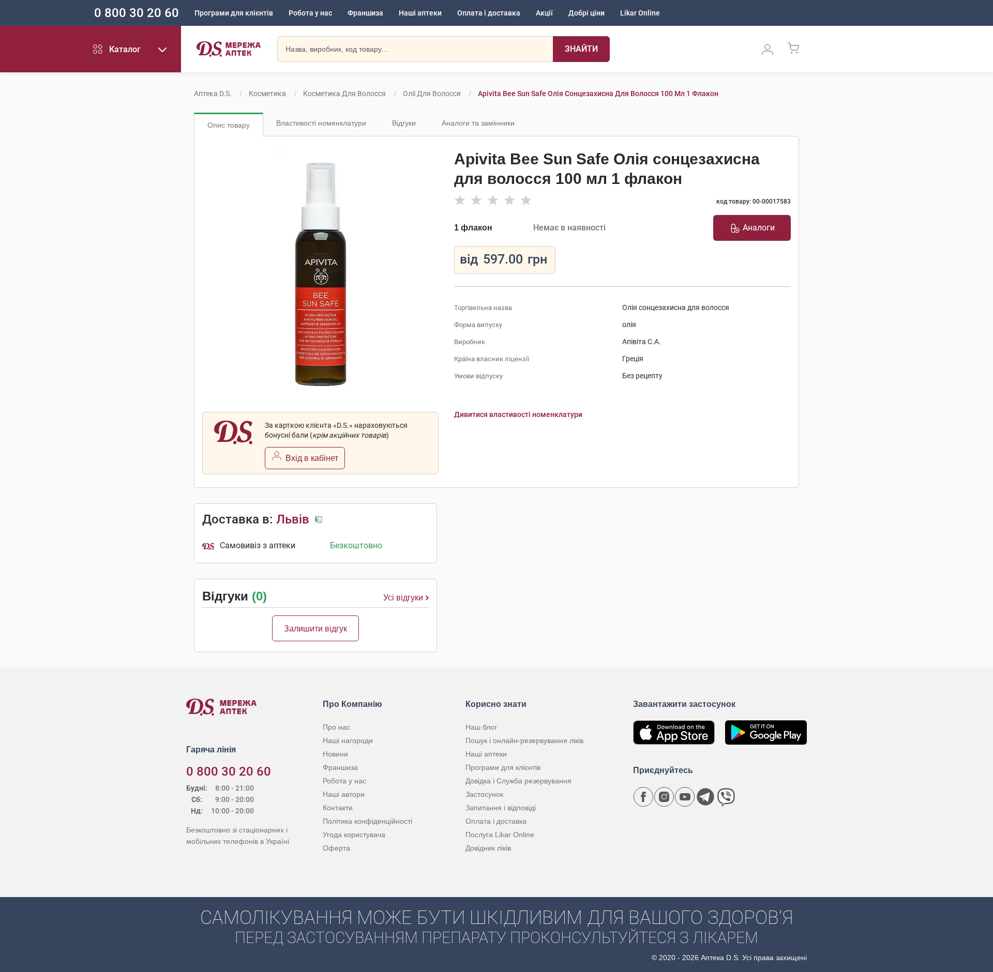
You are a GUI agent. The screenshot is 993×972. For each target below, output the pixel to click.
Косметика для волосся (344, 93)
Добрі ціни (586, 13)
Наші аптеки (420, 13)
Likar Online (640, 13)
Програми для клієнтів (233, 13)
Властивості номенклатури (321, 123)
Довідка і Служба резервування (518, 781)
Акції (544, 13)
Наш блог (481, 727)
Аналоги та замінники (478, 123)
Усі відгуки (403, 597)
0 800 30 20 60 (136, 13)
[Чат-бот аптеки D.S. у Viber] (726, 796)
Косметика (267, 93)
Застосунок (484, 794)
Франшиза (365, 13)
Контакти (338, 808)
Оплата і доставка (488, 13)
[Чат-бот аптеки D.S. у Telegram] (705, 796)
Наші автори (344, 794)
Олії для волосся (432, 93)
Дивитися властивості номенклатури (518, 414)
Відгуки (404, 123)
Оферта (336, 848)
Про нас (336, 727)
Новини (335, 754)
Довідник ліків (488, 848)
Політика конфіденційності (367, 821)
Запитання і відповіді (500, 808)
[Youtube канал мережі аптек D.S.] (684, 796)
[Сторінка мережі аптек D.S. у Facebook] (643, 796)
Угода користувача (354, 834)
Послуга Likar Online (499, 834)
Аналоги (759, 228)
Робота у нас (310, 13)
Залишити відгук (315, 628)
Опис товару (228, 125)
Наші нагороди (348, 740)
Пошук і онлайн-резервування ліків (524, 740)
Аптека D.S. (213, 93)
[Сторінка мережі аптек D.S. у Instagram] (664, 796)
